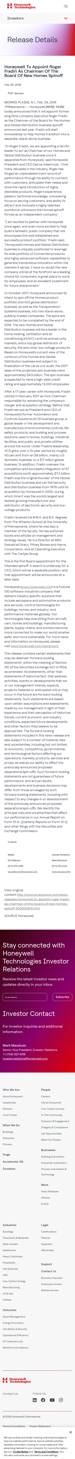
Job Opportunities (51, 1133)
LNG (5, 1275)
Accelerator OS (13, 1161)
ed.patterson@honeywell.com (22, 871)
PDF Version (16, 93)
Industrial (8, 1138)
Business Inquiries (51, 1277)
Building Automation (52, 1156)
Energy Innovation (13, 1322)
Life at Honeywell (51, 1102)
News (44, 1184)
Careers (45, 1096)
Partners (7, 1108)
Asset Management (14, 1316)
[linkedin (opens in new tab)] (36, 1400)
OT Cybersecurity (13, 1341)
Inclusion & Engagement (55, 1121)
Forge (6, 1154)
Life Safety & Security (15, 1329)
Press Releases (50, 1191)
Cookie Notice (20, 1451)
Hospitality (9, 1262)
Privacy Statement (40, 1426)
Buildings (8, 1131)
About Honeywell (13, 1096)
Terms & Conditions (14, 1426)
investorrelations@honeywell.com (25, 1058)
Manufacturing (11, 1287)
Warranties (47, 1250)
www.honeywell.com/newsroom (34, 646)
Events (45, 1203)
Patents (45, 1237)
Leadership (9, 1102)
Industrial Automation (54, 1162)
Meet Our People (51, 1139)
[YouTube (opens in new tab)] (52, 1400)
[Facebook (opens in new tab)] (43, 1400)
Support (46, 1264)
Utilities (7, 1299)
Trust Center (10, 1115)
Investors (9, 1168)
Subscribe (62, 997)
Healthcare (9, 1250)
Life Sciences (10, 1268)
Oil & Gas (8, 1293)
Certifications (49, 1231)
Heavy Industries (13, 1256)
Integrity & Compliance (54, 1127)
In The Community (51, 1115)
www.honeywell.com (36, 587)
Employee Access (51, 1284)
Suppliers (46, 1244)
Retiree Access (50, 1290)
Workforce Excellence (15, 1347)
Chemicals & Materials (16, 1237)
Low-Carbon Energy (14, 1281)
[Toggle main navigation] (66, 6)
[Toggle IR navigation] (66, 18)
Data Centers (10, 1244)
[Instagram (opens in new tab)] (61, 1400)
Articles (45, 1197)
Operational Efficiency (16, 1335)
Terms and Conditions (46, 1451)
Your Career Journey (52, 1108)
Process (7, 1144)
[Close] (71, 1432)
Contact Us (48, 1271)
